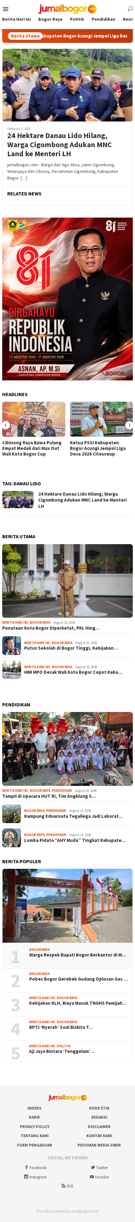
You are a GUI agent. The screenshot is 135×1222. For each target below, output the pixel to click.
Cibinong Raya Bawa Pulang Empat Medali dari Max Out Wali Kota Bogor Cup (32, 448)
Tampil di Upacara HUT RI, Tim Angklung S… (49, 796)
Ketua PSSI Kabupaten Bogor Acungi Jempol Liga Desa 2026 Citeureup (98, 448)
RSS (70, 1186)
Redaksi (99, 1117)
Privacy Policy (34, 1126)
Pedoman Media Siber (99, 1145)
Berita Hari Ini (15, 622)
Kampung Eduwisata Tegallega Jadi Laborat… (73, 816)
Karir (34, 1117)
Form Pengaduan (34, 1145)
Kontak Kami (99, 1135)
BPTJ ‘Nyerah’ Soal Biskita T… (61, 1027)
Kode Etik (99, 1108)
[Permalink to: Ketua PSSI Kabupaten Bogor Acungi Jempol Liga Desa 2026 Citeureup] (101, 419)
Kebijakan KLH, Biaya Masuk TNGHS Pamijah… (78, 1003)
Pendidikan (62, 790)
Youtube (102, 1177)
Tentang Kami (34, 1135)
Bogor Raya (40, 622)
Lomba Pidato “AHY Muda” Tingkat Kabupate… (75, 840)
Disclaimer (99, 1126)
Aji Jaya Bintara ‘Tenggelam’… (61, 1051)
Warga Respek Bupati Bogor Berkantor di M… (77, 955)
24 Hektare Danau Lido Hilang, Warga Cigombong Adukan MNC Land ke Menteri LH (59, 144)
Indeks (34, 1108)
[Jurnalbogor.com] (67, 8)
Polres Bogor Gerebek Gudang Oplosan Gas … (78, 979)
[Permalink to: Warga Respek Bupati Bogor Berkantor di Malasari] (67, 906)
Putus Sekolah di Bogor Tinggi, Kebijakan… (71, 648)
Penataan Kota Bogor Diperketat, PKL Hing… (51, 628)
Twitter (102, 1167)
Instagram (38, 1177)
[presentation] (6, 425)
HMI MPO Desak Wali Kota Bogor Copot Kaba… (73, 672)
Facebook (38, 1167)
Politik (64, 1046)
